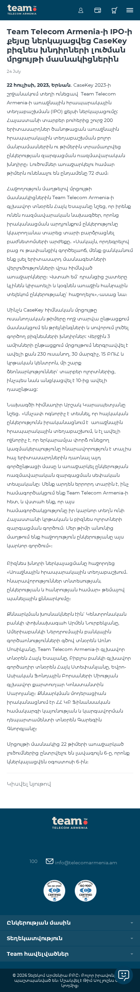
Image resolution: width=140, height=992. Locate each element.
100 (33, 861)
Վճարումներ (98, 10)
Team (22, 9)
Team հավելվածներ (38, 954)
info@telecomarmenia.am (85, 863)
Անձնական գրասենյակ (81, 10)
